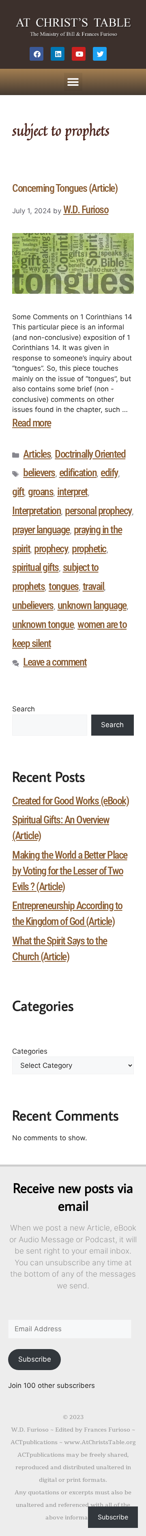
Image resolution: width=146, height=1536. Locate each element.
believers (39, 473)
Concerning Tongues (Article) (64, 188)
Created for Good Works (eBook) (70, 801)
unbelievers (33, 605)
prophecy (51, 549)
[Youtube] (79, 54)
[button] (73, 82)
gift (18, 492)
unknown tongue (42, 624)
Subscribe (34, 1359)
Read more (31, 423)
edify (109, 473)
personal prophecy (98, 511)
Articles (37, 454)
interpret (72, 492)
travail (93, 586)
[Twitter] (100, 54)
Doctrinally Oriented (90, 454)
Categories (29, 1051)
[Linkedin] (57, 54)
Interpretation (36, 511)
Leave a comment (55, 662)
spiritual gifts (35, 567)
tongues (64, 586)
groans (40, 492)
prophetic (89, 549)
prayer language (41, 530)
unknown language (92, 605)
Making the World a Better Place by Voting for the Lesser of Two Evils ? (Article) (69, 871)
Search (23, 709)
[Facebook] (36, 54)
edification (78, 473)
